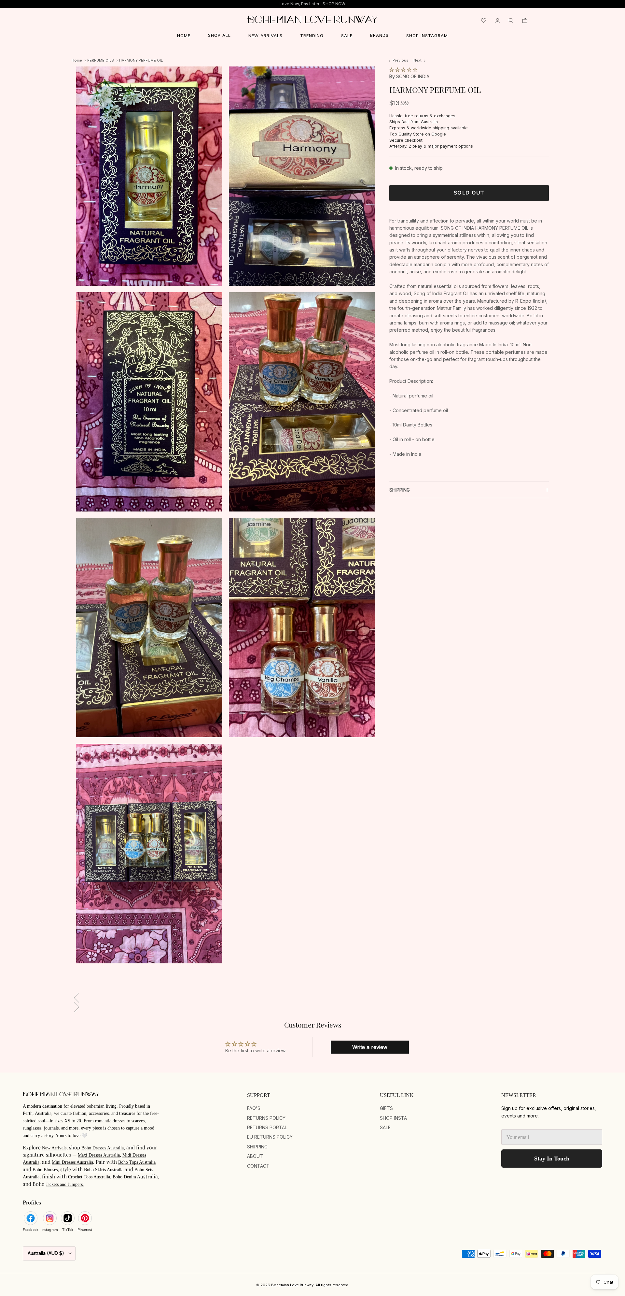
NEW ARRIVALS (265, 35)
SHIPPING (399, 490)
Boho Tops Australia (137, 1162)
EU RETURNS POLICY (270, 1137)
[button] (403, 69)
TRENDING (312, 35)
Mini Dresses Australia (72, 1162)
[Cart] (524, 20)
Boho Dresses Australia (102, 1147)
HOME (183, 35)
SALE (347, 35)
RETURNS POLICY (266, 1118)
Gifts (386, 1108)
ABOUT (255, 1156)
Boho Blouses (45, 1169)
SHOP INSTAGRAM (427, 35)
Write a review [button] (369, 1047)
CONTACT (258, 1166)
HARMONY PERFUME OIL (141, 60)
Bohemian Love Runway (292, 1285)
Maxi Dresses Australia (99, 1155)
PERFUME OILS (100, 60)
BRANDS (379, 35)
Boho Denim (124, 1176)
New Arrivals (54, 1147)
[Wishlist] (483, 20)
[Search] (511, 20)
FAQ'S (253, 1108)
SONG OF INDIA (412, 76)
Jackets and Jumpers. (65, 1184)
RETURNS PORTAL (267, 1127)
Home (77, 60)
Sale (385, 1127)
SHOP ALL (219, 35)
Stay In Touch (551, 1158)
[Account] (497, 20)
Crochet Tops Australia (89, 1176)
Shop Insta (393, 1118)
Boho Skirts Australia (103, 1169)
